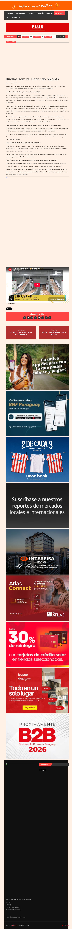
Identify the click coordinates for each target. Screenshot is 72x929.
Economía (40, 13)
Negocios (49, 13)
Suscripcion (16, 17)
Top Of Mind (59, 13)
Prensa (9, 83)
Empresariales (20, 13)
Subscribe (66, 925)
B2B (8, 17)
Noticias (10, 13)
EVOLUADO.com (20, 917)
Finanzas (31, 13)
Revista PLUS (14, 925)
